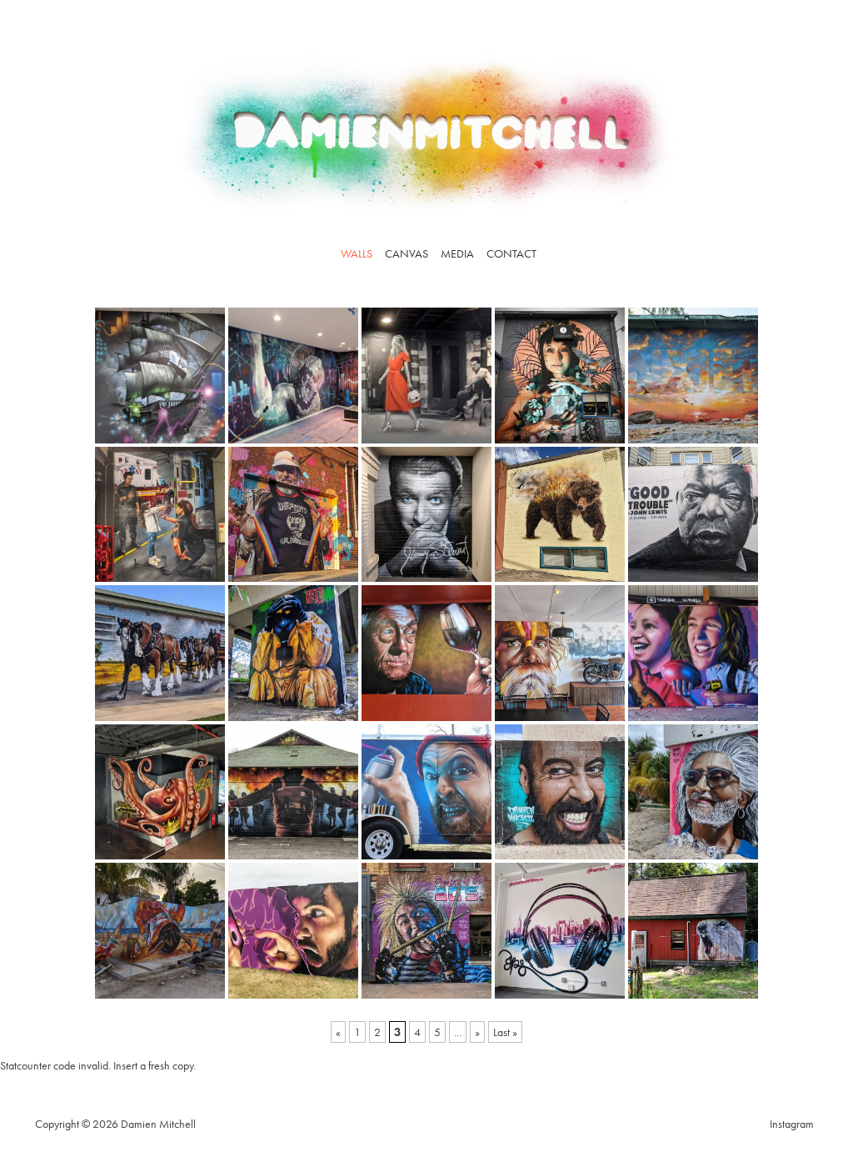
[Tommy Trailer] (426, 792)
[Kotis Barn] (293, 792)
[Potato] (693, 931)
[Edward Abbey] (293, 515)
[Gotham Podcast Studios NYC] (560, 931)
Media (457, 253)
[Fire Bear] (560, 515)
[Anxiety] (693, 375)
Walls (356, 253)
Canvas (406, 253)
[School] (693, 653)
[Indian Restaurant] (560, 653)
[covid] (293, 653)
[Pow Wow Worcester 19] (426, 931)
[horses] (160, 653)
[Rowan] (560, 375)
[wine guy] (426, 653)
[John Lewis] (693, 515)
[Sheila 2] (160, 375)
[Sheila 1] (293, 375)
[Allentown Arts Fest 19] (293, 931)
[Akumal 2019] (160, 931)
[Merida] (560, 792)
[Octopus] (160, 792)
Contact (511, 253)
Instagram (792, 1123)
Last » (505, 1031)
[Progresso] (693, 792)
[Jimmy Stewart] (426, 515)
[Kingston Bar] (426, 375)
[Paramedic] (160, 515)
